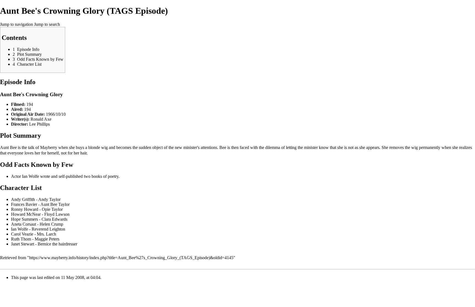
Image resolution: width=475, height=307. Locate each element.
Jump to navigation (16, 24)
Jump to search (47, 24)
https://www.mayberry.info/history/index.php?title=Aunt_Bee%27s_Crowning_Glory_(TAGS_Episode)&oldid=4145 (131, 257)
